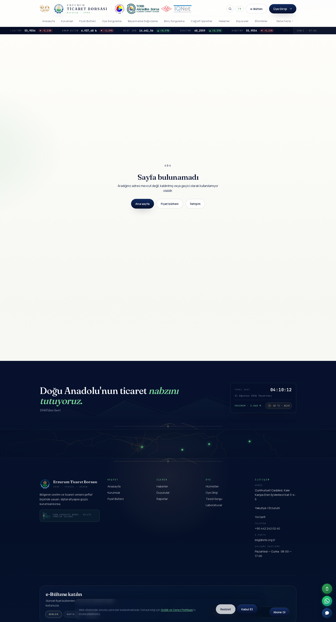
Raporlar (162, 499)
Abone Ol (279, 612)
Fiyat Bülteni (116, 499)
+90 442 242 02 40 (267, 528)
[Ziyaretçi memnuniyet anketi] (327, 589)
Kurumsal (114, 492)
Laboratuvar (214, 505)
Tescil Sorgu (214, 499)
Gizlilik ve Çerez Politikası (177, 610)
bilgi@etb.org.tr (265, 540)
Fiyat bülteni (170, 204)
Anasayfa (114, 486)
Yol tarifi (260, 517)
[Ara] (230, 8)
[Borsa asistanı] (327, 613)
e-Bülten (256, 9)
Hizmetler (212, 486)
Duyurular (163, 492)
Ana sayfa (142, 204)
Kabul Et (247, 609)
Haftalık (73, 614)
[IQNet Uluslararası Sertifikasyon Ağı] (183, 9)
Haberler (162, 486)
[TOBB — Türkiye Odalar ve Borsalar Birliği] (119, 9)
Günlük (54, 614)
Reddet (225, 609)
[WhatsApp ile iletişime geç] (327, 601)
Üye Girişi (280, 9)
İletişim (195, 204)
